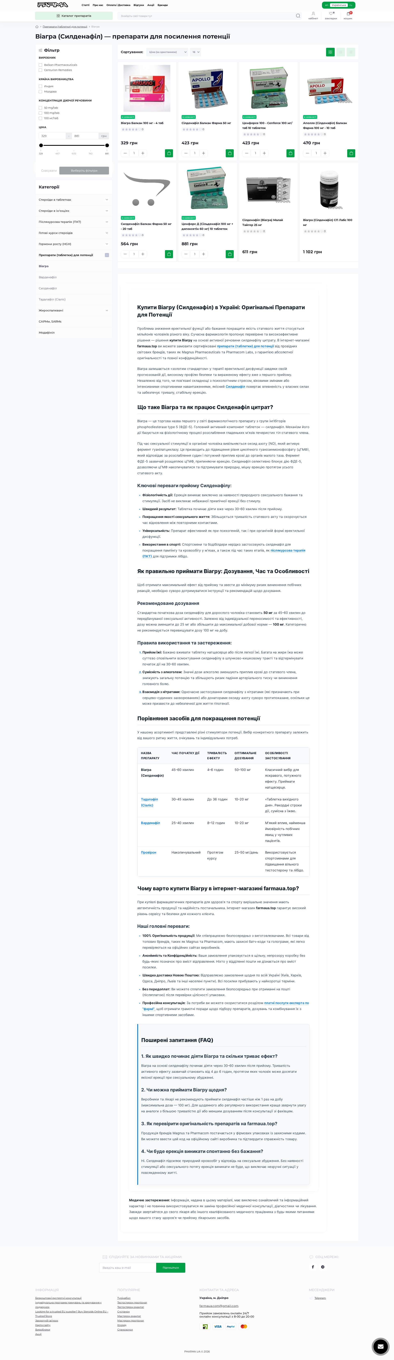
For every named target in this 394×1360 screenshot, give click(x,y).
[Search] (298, 16)
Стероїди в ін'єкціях (54, 211)
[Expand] (107, 200)
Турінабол (124, 1298)
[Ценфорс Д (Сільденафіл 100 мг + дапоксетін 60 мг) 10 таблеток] (208, 189)
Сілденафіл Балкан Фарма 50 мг (206, 123)
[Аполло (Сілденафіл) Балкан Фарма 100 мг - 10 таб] (329, 88)
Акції (150, 5)
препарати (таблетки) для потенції (245, 346)
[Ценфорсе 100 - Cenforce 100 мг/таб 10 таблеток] (268, 88)
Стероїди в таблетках (55, 200)
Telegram (320, 1298)
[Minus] (125, 153)
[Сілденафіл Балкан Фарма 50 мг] (208, 88)
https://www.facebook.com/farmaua (313, 1267)
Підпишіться (171, 1267)
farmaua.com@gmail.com (218, 1306)
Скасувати (49, 170)
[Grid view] (330, 52)
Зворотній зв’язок (46, 1320)
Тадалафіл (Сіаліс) (52, 299)
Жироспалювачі (51, 310)
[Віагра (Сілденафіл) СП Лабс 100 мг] (329, 189)
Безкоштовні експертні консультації (58, 1298)
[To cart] (169, 153)
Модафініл (47, 332)
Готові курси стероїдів (56, 233)
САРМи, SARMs (50, 321)
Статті (85, 5)
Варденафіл (48, 277)
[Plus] (143, 153)
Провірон (148, 852)
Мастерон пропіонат (130, 1320)
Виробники (42, 1329)
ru (350, 5)
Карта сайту (42, 1325)
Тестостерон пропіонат (132, 1302)
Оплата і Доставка (118, 5)
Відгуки (139, 5)
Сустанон (123, 1311)
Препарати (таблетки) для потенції (65, 26)
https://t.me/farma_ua (323, 1267)
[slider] (41, 145)
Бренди (163, 5)
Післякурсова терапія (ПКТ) (60, 222)
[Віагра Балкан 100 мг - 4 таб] (147, 88)
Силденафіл (48, 288)
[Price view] (351, 52)
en (326, 5)
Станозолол (125, 1329)
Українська (339, 5)
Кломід (121, 1325)
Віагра (43, 266)
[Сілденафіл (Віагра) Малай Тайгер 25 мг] (268, 189)
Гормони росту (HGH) (55, 244)
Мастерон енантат (129, 1316)
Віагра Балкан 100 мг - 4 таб (142, 123)
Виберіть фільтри (84, 170)
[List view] (340, 52)
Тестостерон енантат (130, 1307)
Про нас (98, 5)
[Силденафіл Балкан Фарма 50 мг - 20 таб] (147, 189)
